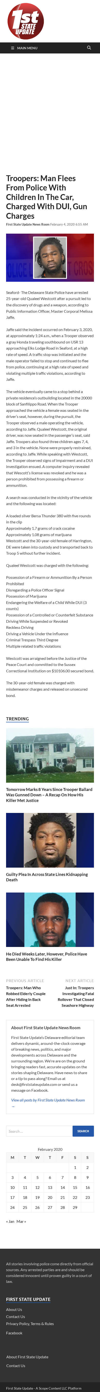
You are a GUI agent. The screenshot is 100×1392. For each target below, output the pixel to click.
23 (87, 1197)
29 (75, 1207)
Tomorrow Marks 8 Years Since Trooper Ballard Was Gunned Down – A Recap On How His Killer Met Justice (49, 795)
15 (75, 1187)
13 (50, 1187)
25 (25, 1207)
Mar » (21, 1221)
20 (50, 1197)
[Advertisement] (50, 113)
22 (75, 1197)
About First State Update (27, 1356)
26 (37, 1207)
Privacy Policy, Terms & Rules (30, 1323)
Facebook (14, 1332)
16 (87, 1187)
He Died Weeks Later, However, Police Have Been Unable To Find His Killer (46, 956)
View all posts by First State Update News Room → (48, 1103)
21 (62, 1197)
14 (62, 1187)
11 (25, 1187)
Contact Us (15, 1316)
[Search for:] (50, 1131)
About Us (14, 1309)
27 (50, 1207)
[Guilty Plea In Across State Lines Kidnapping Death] (50, 868)
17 (12, 1197)
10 (12, 1187)
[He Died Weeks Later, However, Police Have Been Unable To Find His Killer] (50, 948)
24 (12, 1207)
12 (37, 1187)
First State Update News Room (28, 224)
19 (37, 1197)
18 (25, 1197)
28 (62, 1207)
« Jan (10, 1221)
